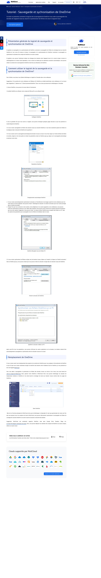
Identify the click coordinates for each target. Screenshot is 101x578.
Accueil (9, 6)
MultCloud (16, 367)
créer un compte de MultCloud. (14, 373)
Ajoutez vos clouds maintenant (52, 473)
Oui (54, 437)
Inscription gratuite (15, 25)
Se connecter (61, 2)
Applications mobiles (40, 2)
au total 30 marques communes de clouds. (16, 423)
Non (62, 437)
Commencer (68, 2)
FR (76, 2)
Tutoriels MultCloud (16, 6)
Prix (49, 2)
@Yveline (64, 23)
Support (54, 2)
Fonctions (30, 2)
